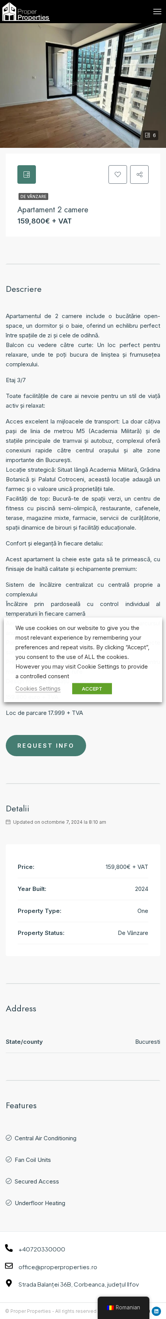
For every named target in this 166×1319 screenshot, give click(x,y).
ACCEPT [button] (92, 688)
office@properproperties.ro (58, 1266)
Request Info (46, 745)
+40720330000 (42, 1249)
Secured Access (37, 1181)
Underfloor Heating (40, 1203)
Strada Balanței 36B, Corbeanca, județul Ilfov (79, 1284)
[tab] (26, 174)
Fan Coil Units (33, 1159)
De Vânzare (33, 196)
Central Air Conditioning (45, 1138)
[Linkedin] (156, 1311)
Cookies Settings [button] (38, 688)
